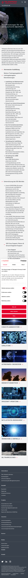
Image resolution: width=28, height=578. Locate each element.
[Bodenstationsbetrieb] (14, 375)
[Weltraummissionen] (14, 449)
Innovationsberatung (6, 524)
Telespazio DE (6, 5)
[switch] (24, 292)
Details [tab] (14, 264)
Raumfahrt (3, 489)
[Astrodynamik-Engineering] (14, 356)
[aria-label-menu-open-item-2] (25, 2)
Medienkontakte (5, 547)
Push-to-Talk (4, 510)
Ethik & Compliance (5, 478)
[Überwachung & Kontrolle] (14, 430)
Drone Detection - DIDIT (6, 503)
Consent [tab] (5, 264)
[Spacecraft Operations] (14, 393)
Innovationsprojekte (6, 520)
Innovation (3, 516)
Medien (3, 539)
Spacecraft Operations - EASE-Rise (9, 512)
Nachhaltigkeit (4, 476)
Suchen (22, 2)
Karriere (3, 533)
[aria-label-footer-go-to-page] (2, 562)
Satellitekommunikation (7, 505)
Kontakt (3, 549)
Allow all (14, 307)
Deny (14, 315)
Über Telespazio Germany (7, 474)
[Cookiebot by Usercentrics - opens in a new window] (20, 261)
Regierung (3, 491)
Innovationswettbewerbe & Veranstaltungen (11, 526)
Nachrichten (4, 543)
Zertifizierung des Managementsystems (10, 480)
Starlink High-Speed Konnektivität (9, 507)
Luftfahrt (3, 495)
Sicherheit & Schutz (6, 493)
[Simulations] (14, 337)
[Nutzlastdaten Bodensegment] (14, 412)
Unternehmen (4, 470)
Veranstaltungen (5, 545)
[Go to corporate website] (7, 2)
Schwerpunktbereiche (6, 522)
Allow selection (14, 311)
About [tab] (22, 264)
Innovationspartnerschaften (7, 528)
